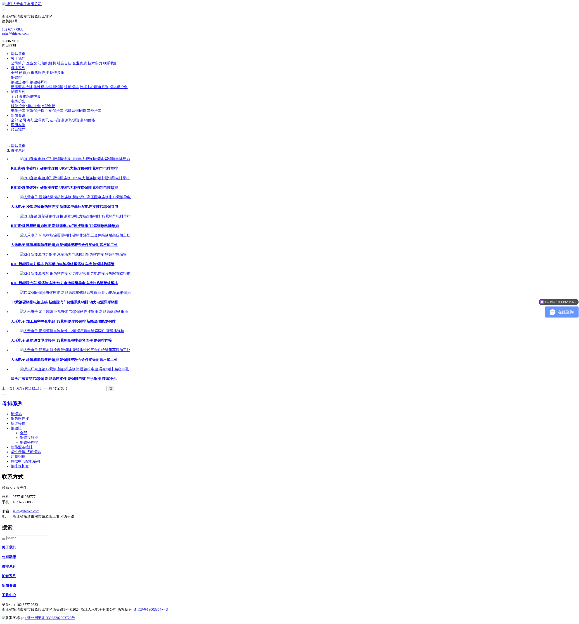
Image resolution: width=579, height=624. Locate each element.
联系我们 (110, 63)
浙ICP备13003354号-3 (150, 609)
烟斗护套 (33, 106)
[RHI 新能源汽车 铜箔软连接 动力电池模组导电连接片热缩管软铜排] (75, 273)
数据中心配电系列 (94, 87)
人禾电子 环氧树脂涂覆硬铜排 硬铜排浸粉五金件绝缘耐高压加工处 (64, 360)
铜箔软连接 (40, 73)
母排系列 (18, 68)
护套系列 (18, 92)
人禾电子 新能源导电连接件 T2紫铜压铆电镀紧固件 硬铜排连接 (61, 340)
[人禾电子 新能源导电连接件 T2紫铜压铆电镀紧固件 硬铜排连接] (72, 331)
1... (15, 388)
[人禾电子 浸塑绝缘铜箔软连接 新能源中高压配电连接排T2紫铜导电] (75, 197)
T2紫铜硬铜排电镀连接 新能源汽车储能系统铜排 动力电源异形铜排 (64, 302)
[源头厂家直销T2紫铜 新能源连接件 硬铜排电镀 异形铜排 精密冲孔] (74, 369)
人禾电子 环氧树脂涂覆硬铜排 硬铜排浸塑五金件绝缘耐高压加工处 (64, 245)
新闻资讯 (18, 115)
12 (33, 388)
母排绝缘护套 (30, 96)
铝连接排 (57, 73)
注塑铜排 (71, 87)
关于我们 (18, 58)
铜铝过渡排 (20, 82)
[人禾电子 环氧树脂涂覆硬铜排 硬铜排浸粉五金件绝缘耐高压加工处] (75, 350)
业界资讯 (41, 120)
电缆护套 (18, 101)
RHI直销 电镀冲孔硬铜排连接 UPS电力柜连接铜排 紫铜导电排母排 (64, 187)
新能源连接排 (22, 87)
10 (26, 388)
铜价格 (89, 120)
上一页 (7, 388)
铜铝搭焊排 (39, 82)
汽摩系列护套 (75, 111)
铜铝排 (16, 77)
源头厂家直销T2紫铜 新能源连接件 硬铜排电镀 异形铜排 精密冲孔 (63, 379)
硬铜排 (24, 73)
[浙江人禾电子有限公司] (289, 4)
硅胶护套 (18, 106)
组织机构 (49, 63)
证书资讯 (57, 120)
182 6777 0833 (13, 29)
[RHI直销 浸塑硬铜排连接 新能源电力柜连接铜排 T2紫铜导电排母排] (75, 216)
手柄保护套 (54, 111)
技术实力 (95, 63)
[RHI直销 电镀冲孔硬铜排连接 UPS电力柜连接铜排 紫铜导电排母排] (75, 178)
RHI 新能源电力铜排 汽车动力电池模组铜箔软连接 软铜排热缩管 (62, 264)
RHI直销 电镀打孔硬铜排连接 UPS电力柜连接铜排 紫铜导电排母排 (64, 168)
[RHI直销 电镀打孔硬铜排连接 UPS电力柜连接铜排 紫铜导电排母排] (75, 159)
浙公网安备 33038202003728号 (50, 618)
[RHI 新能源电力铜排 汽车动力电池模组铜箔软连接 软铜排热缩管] (73, 254)
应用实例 (18, 125)
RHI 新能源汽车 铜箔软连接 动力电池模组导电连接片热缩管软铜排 (64, 283)
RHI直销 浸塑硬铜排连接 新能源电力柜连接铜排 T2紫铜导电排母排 (65, 226)
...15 (38, 388)
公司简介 (18, 63)
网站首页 (18, 54)
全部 (14, 73)
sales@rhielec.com (15, 33)
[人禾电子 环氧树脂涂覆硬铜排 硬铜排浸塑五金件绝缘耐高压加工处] (75, 235)
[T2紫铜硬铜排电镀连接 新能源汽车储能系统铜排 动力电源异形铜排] (75, 293)
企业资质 (79, 63)
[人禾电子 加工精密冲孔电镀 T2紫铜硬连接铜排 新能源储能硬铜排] (74, 312)
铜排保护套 (118, 87)
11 (29, 388)
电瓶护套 (18, 111)
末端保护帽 (35, 111)
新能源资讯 (74, 120)
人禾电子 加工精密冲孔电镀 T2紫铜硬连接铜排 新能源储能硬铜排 (63, 321)
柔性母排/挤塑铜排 (48, 87)
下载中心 (9, 595)
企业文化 (33, 63)
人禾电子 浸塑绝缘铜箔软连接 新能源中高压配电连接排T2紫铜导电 (64, 206)
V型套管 (48, 106)
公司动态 (26, 120)
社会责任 (64, 63)
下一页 (46, 388)
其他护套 (94, 111)
